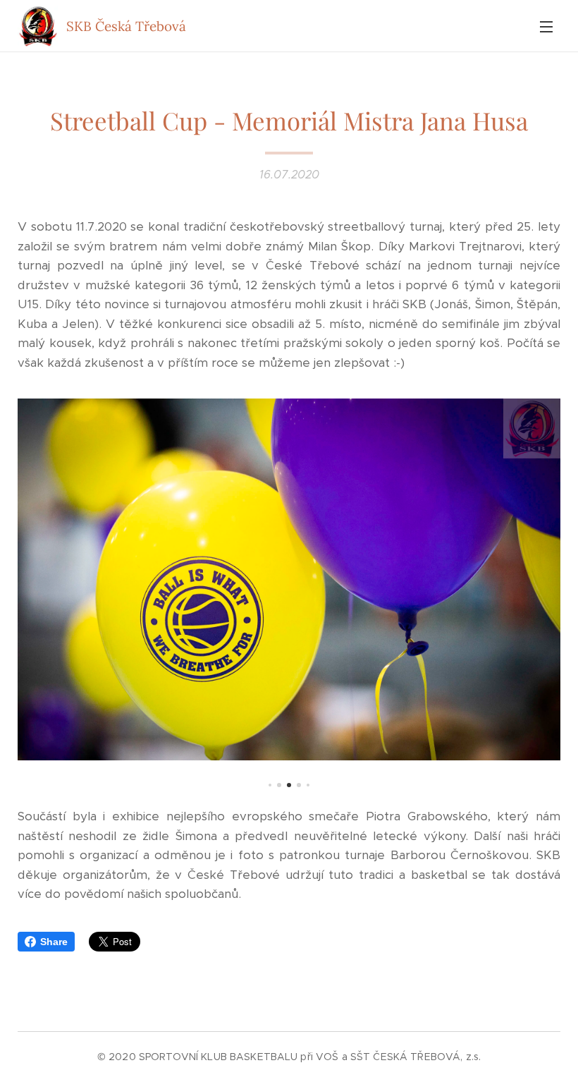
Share (54, 941)
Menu (546, 26)
